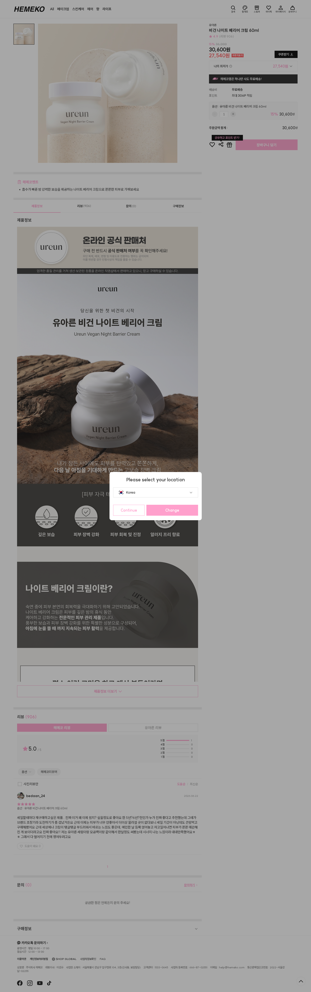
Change (172, 510)
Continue (129, 510)
